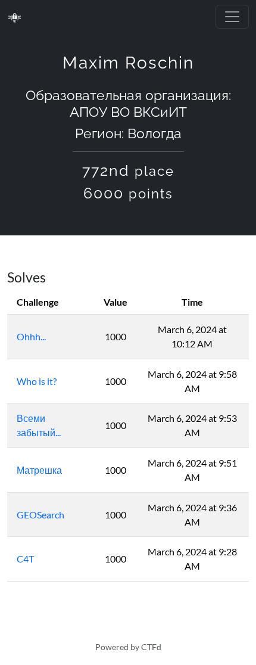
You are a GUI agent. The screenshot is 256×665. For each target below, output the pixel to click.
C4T (25, 558)
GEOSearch (40, 514)
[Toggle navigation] (232, 17)
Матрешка (39, 470)
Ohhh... (31, 336)
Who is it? (37, 381)
